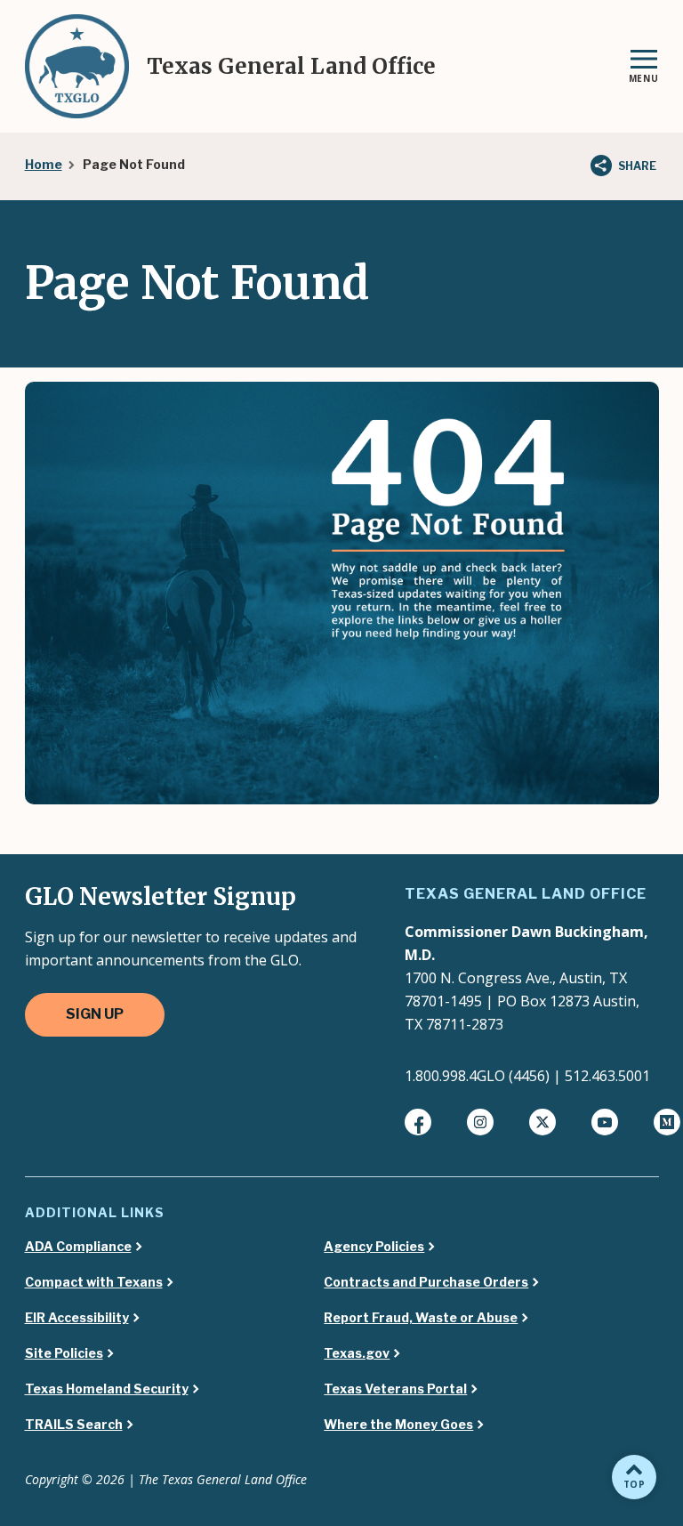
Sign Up (95, 1013)
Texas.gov (357, 1353)
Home (43, 164)
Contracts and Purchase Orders (426, 1282)
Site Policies (64, 1353)
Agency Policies (374, 1246)
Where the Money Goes (398, 1424)
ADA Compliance (78, 1246)
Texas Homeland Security (107, 1389)
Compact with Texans (94, 1282)
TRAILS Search (74, 1424)
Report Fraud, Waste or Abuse (421, 1318)
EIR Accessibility (77, 1318)
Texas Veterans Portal (395, 1389)
